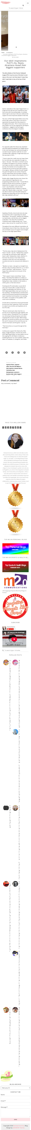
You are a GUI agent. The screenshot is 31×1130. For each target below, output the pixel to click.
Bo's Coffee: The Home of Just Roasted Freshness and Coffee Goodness (19, 915)
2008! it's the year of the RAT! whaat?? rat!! (10, 1025)
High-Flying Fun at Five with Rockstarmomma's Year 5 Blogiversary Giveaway (19, 693)
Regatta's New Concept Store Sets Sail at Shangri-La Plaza (19, 978)
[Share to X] (6, 352)
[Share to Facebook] (12, 352)
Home (3, 52)
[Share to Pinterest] (24, 352)
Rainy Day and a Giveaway (10, 816)
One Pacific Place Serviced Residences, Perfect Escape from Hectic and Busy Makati (19, 766)
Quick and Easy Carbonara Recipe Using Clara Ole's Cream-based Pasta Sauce (19, 842)
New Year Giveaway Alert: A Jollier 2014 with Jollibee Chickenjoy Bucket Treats (10, 695)
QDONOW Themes (18, 1128)
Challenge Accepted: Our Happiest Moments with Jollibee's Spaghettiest (10, 916)
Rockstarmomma (18, 1126)
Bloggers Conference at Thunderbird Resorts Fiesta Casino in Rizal (19, 1037)
